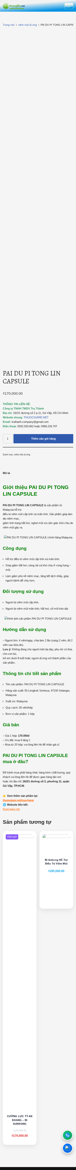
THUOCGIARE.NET (36, 417)
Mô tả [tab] (6, 473)
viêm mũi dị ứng (27, 24)
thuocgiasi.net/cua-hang (18, 800)
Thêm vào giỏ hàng (43, 438)
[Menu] (69, 6)
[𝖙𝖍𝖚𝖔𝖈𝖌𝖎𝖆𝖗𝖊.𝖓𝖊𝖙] (14, 6)
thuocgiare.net (11, 809)
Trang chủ (9, 24)
